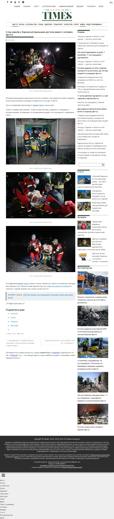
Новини (17, 6)
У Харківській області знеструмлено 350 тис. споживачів (59, 341)
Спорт (76, 24)
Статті (36, 6)
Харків (21, 334)
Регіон (21, 24)
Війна (82, 24)
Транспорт (58, 24)
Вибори (3, 510)
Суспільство (31, 24)
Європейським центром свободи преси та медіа (42, 457)
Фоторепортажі (49, 6)
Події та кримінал (94, 24)
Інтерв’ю (26, 6)
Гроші (40, 24)
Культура (68, 24)
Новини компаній (66, 6)
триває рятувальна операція (58, 286)
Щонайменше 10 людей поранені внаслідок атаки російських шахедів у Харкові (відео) (21, 343)
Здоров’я (48, 24)
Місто (15, 24)
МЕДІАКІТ (80, 6)
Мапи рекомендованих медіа (72, 467)
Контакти (91, 6)
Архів (101, 6)
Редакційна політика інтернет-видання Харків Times (57, 465)
